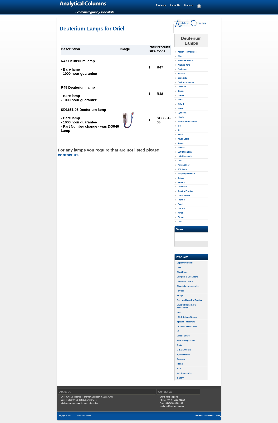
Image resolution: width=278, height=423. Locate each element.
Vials (179, 368)
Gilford (181, 104)
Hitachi (181, 117)
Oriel (180, 161)
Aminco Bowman (185, 60)
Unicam (181, 208)
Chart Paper (182, 272)
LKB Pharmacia (185, 156)
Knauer (181, 143)
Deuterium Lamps (185, 281)
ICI (179, 130)
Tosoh (180, 204)
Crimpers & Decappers (187, 277)
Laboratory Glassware (187, 326)
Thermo (181, 200)
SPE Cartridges (184, 350)
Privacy (218, 416)
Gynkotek (182, 113)
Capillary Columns (185, 263)
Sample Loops (183, 336)
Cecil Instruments (186, 82)
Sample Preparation (186, 340)
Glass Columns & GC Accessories (186, 306)
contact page (74, 403)
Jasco (180, 134)
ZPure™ (180, 378)
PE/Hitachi (182, 169)
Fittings (180, 295)
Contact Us (208, 416)
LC (178, 331)
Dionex (181, 91)
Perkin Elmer (184, 165)
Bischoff (181, 74)
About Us (175, 5)
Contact (188, 5)
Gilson (180, 108)
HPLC (179, 312)
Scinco (181, 178)
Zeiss (180, 221)
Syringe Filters (183, 354)
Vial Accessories (184, 373)
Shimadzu (182, 187)
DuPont (181, 95)
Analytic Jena (184, 65)
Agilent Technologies (187, 52)
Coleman (182, 87)
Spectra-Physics (185, 191)
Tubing (180, 364)
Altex (180, 56)
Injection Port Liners (186, 322)
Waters (181, 217)
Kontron (181, 147)
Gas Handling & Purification (189, 300)
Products (161, 5)
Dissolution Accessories (188, 286)
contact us (68, 154)
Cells (179, 267)
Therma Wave (184, 195)
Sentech (181, 182)
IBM (179, 126)
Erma (180, 100)
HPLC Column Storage (187, 317)
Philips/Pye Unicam (186, 174)
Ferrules (180, 291)
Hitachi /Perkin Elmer (187, 121)
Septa (179, 345)
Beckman (182, 69)
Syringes (181, 359)
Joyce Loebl (183, 139)
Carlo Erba (182, 78)
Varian (180, 213)
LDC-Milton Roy (185, 152)
